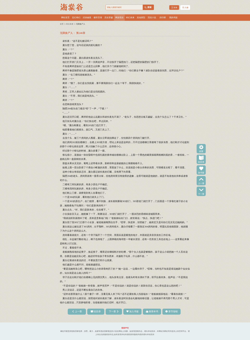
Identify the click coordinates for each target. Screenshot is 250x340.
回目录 (201, 162)
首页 (62, 24)
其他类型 (141, 17)
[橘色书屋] (73, 7)
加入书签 (134, 311)
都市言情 (98, 17)
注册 (186, 8)
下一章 (201, 194)
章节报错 (173, 311)
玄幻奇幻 (76, 17)
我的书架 (173, 17)
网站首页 (65, 17)
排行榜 (163, 17)
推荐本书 (153, 311)
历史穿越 (108, 17)
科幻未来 (130, 17)
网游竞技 (119, 17)
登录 (175, 8)
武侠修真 (87, 17)
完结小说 (152, 17)
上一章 (201, 183)
